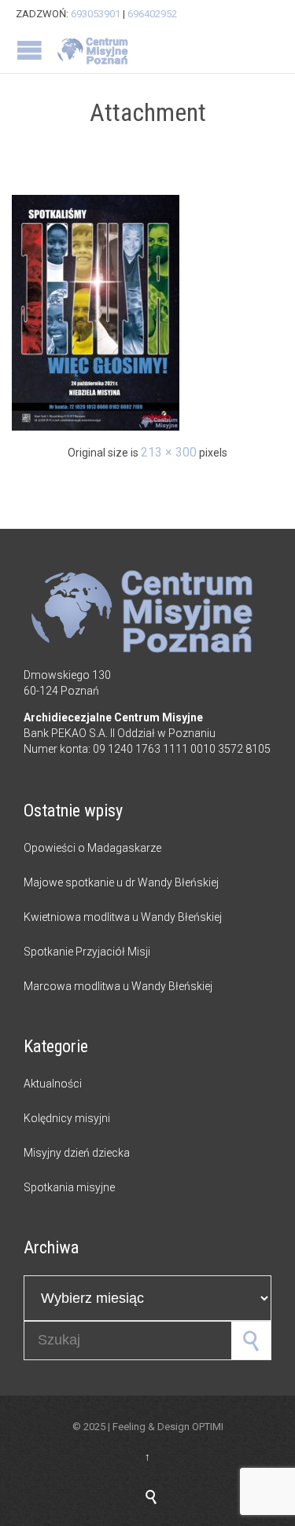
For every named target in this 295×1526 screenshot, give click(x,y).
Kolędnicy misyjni (67, 1118)
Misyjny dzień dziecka (77, 1152)
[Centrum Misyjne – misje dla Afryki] (94, 50)
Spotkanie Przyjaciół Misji (87, 951)
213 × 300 (169, 452)
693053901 (95, 14)
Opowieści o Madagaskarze (92, 848)
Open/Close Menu (29, 50)
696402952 (152, 14)
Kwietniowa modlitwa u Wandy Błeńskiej (123, 917)
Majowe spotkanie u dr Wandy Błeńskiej (121, 882)
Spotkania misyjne (69, 1187)
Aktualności (53, 1083)
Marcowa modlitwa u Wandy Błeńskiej (118, 986)
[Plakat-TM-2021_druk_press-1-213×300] (147, 313)
